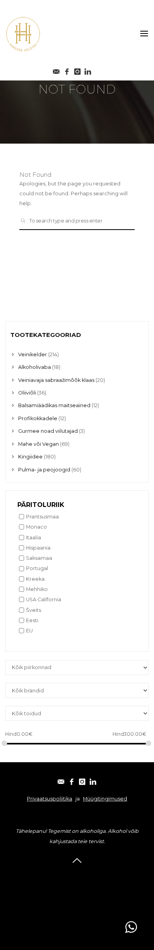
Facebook (77, 885)
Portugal (37, 568)
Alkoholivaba (34, 367)
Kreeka (35, 579)
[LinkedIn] (93, 779)
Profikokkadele (37, 418)
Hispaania (38, 548)
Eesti (32, 620)
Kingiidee (30, 457)
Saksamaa (39, 558)
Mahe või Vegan (38, 444)
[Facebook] (66, 69)
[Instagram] (77, 69)
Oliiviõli (27, 393)
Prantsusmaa (42, 517)
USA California (43, 599)
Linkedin (77, 905)
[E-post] (56, 69)
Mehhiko (37, 589)
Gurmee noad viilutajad (48, 431)
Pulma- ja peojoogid (44, 470)
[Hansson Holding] (23, 34)
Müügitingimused (105, 799)
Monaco (36, 527)
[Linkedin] (88, 69)
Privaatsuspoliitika (49, 799)
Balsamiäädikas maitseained (54, 405)
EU (29, 631)
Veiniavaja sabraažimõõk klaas (56, 380)
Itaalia (33, 537)
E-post (77, 874)
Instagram (77, 895)
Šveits (33, 610)
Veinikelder (32, 354)
